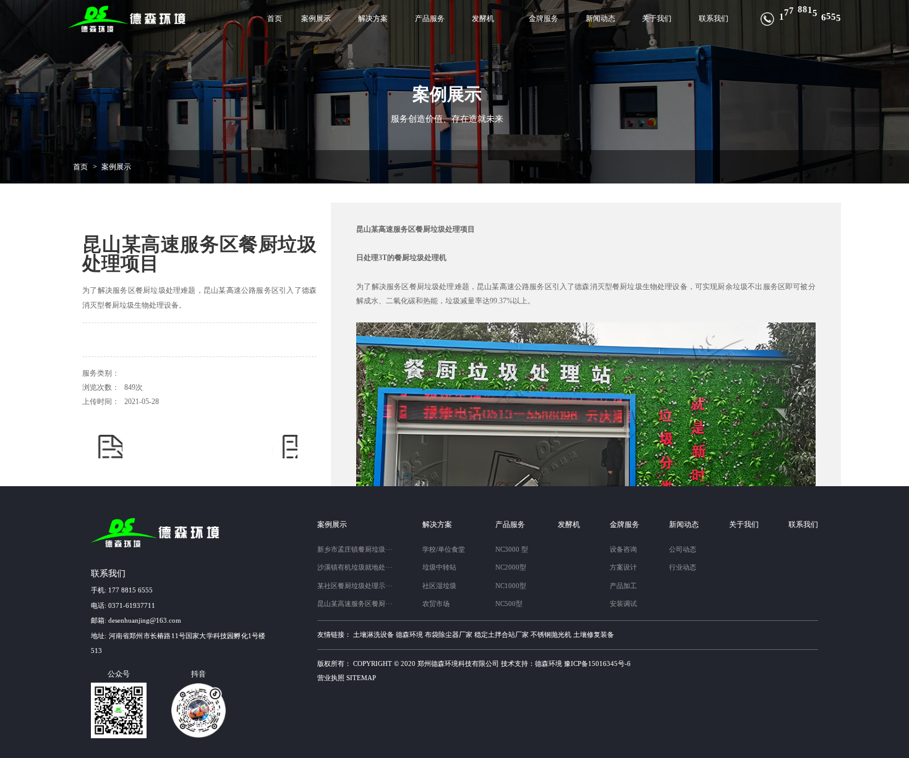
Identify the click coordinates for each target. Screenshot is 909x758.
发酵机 (483, 18)
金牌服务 (543, 18)
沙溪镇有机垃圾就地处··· (355, 567)
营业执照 (330, 677)
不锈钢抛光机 (551, 634)
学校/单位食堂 (443, 549)
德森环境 (409, 634)
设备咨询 (623, 549)
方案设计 (623, 567)
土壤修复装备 (593, 634)
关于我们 (657, 18)
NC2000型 (510, 567)
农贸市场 (436, 603)
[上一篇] (109, 445)
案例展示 (316, 18)
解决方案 (373, 18)
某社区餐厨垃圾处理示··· (355, 585)
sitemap (361, 677)
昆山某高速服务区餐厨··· (355, 603)
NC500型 (509, 603)
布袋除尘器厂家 (448, 634)
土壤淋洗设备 (373, 634)
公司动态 (682, 549)
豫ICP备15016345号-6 (597, 663)
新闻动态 (600, 18)
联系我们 (713, 18)
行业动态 (682, 567)
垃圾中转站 (439, 567)
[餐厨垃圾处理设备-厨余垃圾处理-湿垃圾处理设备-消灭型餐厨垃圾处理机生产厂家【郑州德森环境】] (128, 19)
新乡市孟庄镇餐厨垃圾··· (355, 549)
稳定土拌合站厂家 (501, 634)
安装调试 (623, 603)
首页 (274, 18)
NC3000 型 (511, 549)
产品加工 (623, 585)
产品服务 (430, 18)
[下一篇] (284, 445)
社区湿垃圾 (439, 585)
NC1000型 (510, 585)
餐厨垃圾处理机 (420, 257)
